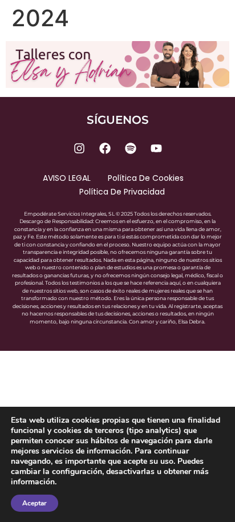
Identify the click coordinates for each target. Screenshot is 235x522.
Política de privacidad (122, 191)
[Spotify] (130, 148)
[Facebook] (105, 148)
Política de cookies (146, 178)
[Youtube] (156, 148)
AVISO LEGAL (67, 178)
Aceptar (34, 503)
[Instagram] (79, 148)
